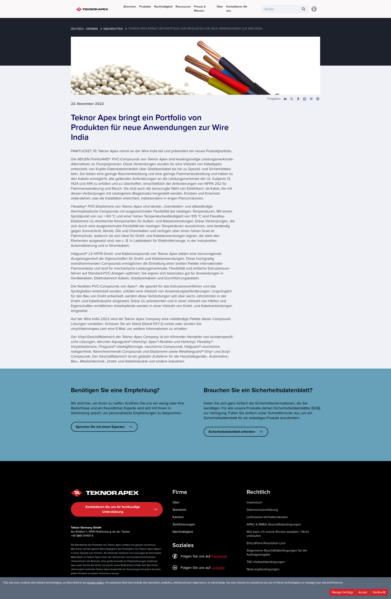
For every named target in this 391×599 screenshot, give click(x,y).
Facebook (219, 556)
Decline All (379, 592)
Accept (362, 592)
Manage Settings (342, 592)
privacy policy (95, 582)
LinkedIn (218, 567)
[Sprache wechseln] (314, 9)
